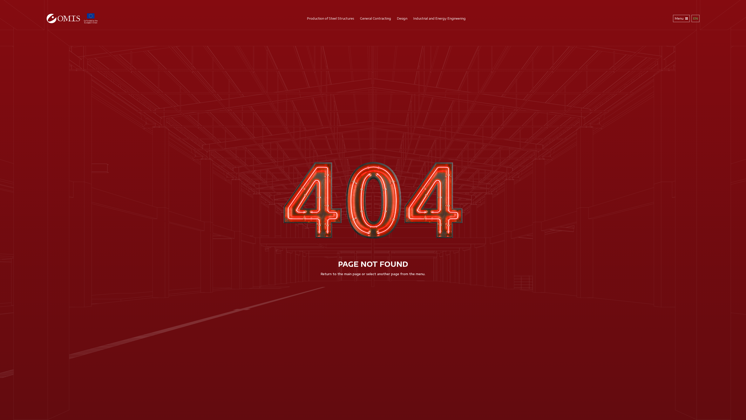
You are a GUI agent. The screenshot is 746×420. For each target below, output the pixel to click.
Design (402, 18)
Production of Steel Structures (330, 18)
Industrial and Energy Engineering (439, 18)
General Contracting (375, 18)
